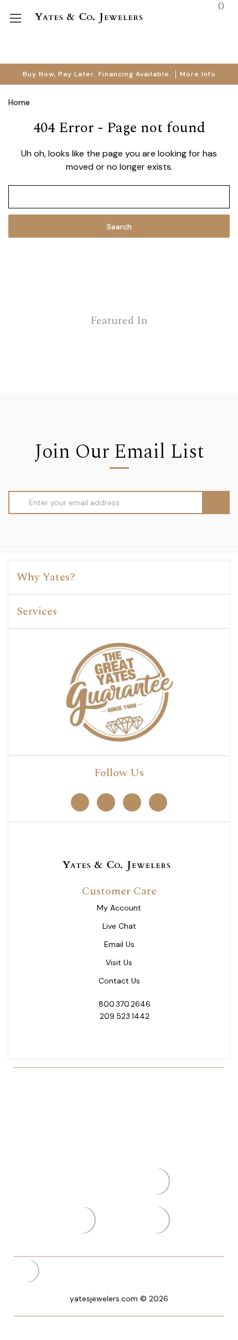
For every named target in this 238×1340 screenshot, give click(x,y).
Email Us (119, 944)
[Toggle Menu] (15, 17)
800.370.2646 (125, 1004)
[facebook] (80, 802)
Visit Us (119, 962)
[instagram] (132, 802)
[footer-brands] (119, 692)
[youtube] (158, 802)
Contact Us (119, 980)
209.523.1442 (124, 1016)
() (220, 6)
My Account (119, 907)
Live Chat (119, 926)
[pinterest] (106, 802)
